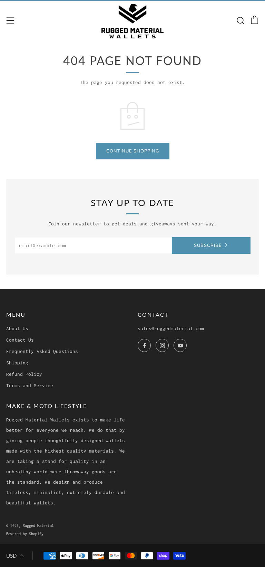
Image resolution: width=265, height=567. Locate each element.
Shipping (17, 362)
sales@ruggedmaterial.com (171, 328)
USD (11, 555)
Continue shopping (132, 151)
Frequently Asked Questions (42, 351)
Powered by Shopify (24, 534)
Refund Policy (24, 374)
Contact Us (20, 340)
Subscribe (208, 245)
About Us (17, 328)
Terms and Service (29, 385)
